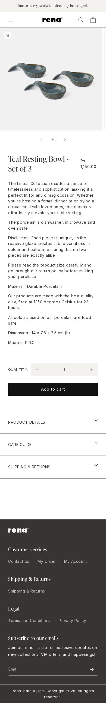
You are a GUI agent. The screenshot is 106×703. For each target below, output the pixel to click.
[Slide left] (41, 140)
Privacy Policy (72, 620)
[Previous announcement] (10, 6)
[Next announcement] (96, 6)
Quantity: (18, 369)
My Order (47, 561)
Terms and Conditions (29, 620)
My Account (75, 561)
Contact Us (18, 561)
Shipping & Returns (26, 591)
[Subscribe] (92, 669)
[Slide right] (65, 140)
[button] (81, 20)
